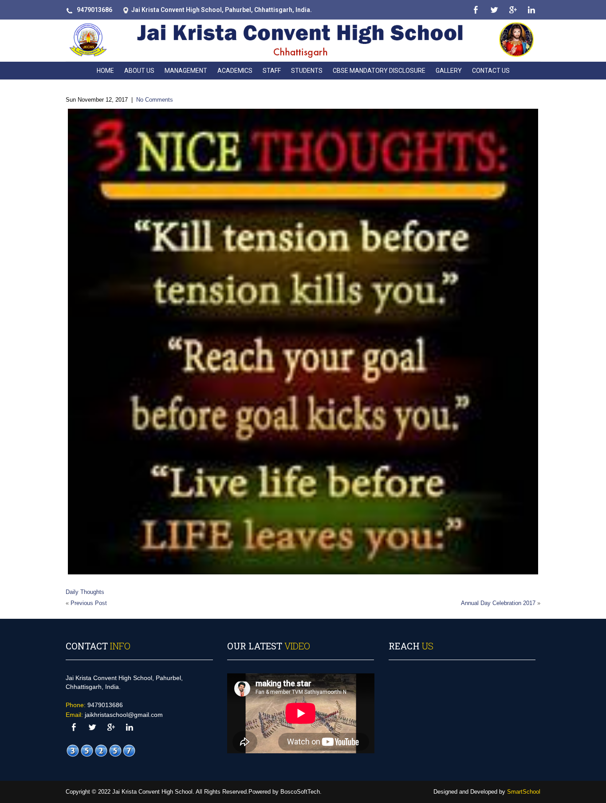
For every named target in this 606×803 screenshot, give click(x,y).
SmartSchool (523, 791)
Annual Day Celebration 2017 (498, 603)
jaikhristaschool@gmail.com (124, 714)
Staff (272, 70)
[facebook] (475, 10)
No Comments (154, 99)
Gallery (449, 70)
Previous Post (89, 603)
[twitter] (494, 10)
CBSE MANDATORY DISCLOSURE (379, 70)
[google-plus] (512, 10)
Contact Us (491, 70)
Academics (234, 70)
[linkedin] (531, 10)
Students (307, 70)
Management (186, 70)
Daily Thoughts (85, 592)
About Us (139, 70)
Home (105, 70)
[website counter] (101, 750)
